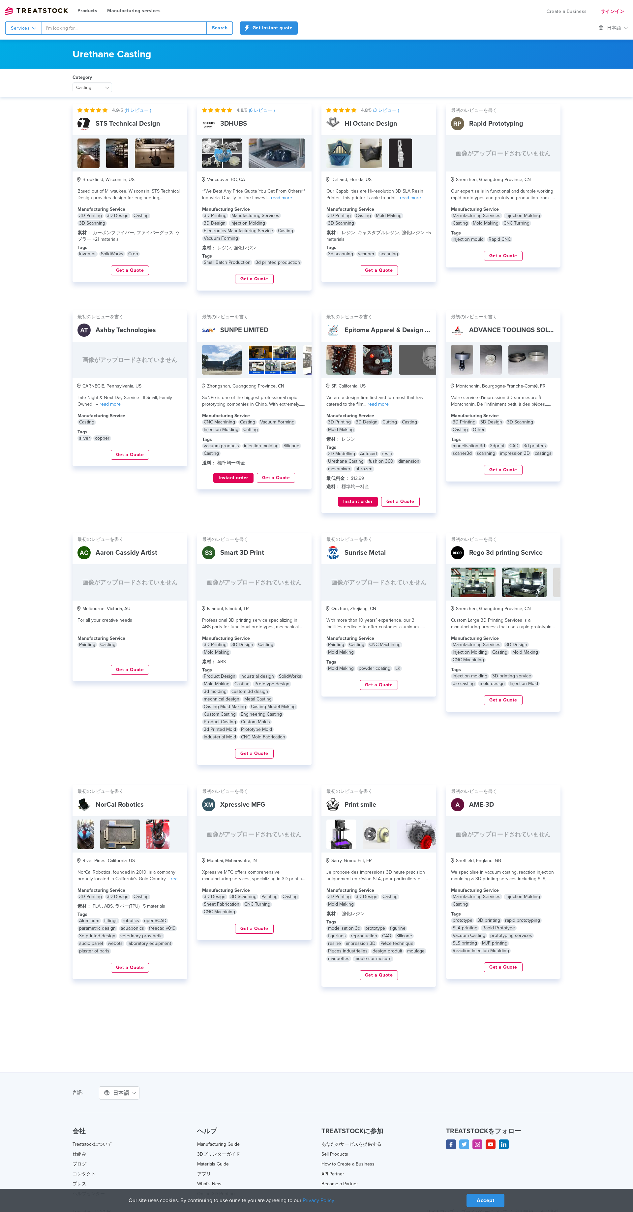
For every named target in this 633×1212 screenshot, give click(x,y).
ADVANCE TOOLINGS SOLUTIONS (521, 330)
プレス (79, 1184)
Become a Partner (339, 1184)
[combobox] (124, 28)
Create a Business (567, 11)
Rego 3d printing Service (506, 553)
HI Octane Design (371, 124)
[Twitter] (464, 1144)
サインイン (613, 11)
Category (82, 77)
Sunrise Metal (365, 553)
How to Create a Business (348, 1164)
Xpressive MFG (242, 805)
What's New (209, 1184)
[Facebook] (451, 1144)
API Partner (332, 1174)
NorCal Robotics (120, 805)
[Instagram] (477, 1144)
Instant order (233, 478)
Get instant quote (271, 28)
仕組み (79, 1154)
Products (87, 11)
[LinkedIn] (504, 1144)
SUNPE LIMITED (244, 330)
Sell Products (334, 1154)
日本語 (615, 28)
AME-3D (481, 805)
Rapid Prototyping (496, 124)
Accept (485, 1200)
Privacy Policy (318, 1200)
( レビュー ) (138, 110)
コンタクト (84, 1174)
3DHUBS (233, 124)
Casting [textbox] (83, 87)
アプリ (204, 1174)
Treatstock (36, 11)
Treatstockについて (92, 1144)
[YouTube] (491, 1144)
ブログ (79, 1164)
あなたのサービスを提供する (351, 1144)
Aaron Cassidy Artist (126, 553)
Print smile (360, 805)
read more (281, 198)
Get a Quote (130, 270)
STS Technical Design (128, 124)
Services (21, 28)
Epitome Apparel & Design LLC (390, 330)
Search (219, 28)
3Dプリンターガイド (218, 1154)
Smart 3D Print (242, 553)
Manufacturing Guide (218, 1144)
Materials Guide (213, 1164)
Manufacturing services (134, 11)
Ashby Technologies (126, 330)
